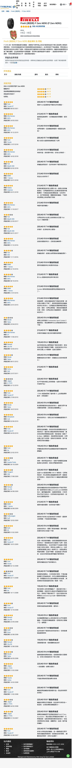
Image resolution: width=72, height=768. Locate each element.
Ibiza (9, 632)
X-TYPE (9, 383)
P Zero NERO (26, 11)
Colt (8, 419)
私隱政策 (26, 753)
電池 (29, 4)
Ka (8, 450)
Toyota (9, 678)
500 (8, 255)
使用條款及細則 (28, 751)
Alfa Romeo (11, 116)
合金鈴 (33, 4)
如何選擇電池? (28, 746)
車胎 (7, 749)
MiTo (9, 118)
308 (8, 474)
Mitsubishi (10, 417)
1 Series (10, 178)
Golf (8, 518)
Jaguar (9, 381)
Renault (9, 344)
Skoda (9, 320)
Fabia (9, 322)
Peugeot (10, 472)
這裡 (15, 63)
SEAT (9, 630)
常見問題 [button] (53, 4)
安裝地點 (39, 4)
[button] (63, 4)
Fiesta (9, 142)
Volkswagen (11, 516)
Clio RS (9, 347)
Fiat (8, 164)
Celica (9, 680)
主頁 (22, 4)
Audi (8, 528)
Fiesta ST (10, 106)
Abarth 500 (10, 166)
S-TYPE (9, 716)
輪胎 (25, 4)
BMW (9, 176)
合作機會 (45, 4)
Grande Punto (11, 462)
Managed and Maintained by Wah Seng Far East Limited (36, 757)
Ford (8, 104)
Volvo (9, 369)
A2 (8, 530)
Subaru (9, 188)
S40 (8, 371)
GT (8, 335)
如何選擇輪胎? (28, 744)
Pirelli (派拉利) (15, 11)
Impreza (10, 190)
